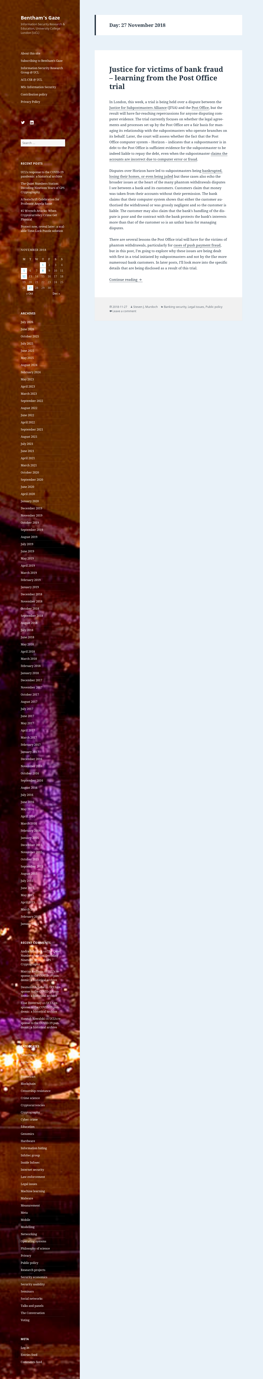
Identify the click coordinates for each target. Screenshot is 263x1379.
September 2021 (32, 429)
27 (30, 288)
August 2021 (29, 437)
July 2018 (27, 630)
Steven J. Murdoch (145, 307)
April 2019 (28, 566)
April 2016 (28, 816)
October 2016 (30, 773)
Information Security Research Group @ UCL (42, 70)
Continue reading (126, 279)
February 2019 (31, 580)
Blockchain (28, 1084)
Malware (27, 1198)
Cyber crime (29, 1119)
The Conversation (33, 1313)
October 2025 (30, 336)
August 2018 (29, 623)
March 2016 (29, 823)
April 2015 (28, 902)
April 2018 (28, 652)
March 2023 (29, 394)
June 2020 (27, 487)
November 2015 (31, 852)
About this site (30, 53)
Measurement (30, 1205)
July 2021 (27, 444)
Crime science (30, 1098)
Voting (25, 1320)
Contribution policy (34, 94)
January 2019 (30, 587)
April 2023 (28, 386)
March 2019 (29, 573)
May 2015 (27, 895)
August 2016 (29, 788)
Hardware (28, 1141)
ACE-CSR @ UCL (31, 80)
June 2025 (27, 351)
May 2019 (27, 558)
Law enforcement (33, 1177)
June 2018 (27, 637)
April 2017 (28, 730)
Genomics (27, 1134)
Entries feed (29, 1355)
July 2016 (27, 795)
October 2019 (30, 523)
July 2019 (27, 544)
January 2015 (30, 924)
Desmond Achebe (33, 987)
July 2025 (27, 343)
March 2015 (29, 909)
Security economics (34, 1277)
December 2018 (31, 594)
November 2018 (31, 601)
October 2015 (30, 859)
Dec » (56, 294)
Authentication (31, 1062)
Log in (25, 1348)
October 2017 (30, 694)
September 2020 (32, 480)
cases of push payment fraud (197, 245)
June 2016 (27, 802)
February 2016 (31, 831)
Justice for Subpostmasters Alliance (138, 107)
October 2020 (30, 472)
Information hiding (34, 1148)
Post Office (200, 107)
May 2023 (27, 379)
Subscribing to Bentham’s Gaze (42, 61)
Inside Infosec (30, 1162)
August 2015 (29, 874)
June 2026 (27, 329)
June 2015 (27, 888)
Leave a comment (124, 311)
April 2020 (28, 494)
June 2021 (27, 451)
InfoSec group (30, 1155)
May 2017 (27, 723)
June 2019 (27, 551)
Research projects (33, 1270)
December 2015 (31, 845)
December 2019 (31, 508)
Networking (29, 1234)
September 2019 (32, 530)
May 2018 (27, 644)
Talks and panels (32, 1306)
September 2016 (32, 780)
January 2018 (30, 673)
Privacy (26, 1256)
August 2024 (29, 365)
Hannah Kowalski (33, 1019)
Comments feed (31, 1362)
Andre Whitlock (31, 951)
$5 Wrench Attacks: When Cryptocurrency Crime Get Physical (39, 215)
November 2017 (31, 687)
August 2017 (29, 702)
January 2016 (30, 838)
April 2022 (28, 422)
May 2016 (27, 809)
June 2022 (27, 415)
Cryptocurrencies (33, 1105)
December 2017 (31, 680)
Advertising (29, 1055)
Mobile (25, 1220)
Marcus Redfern (32, 971)
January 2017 (30, 752)
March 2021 (29, 465)
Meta (24, 1213)
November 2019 (31, 515)
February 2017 (31, 745)
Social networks (31, 1299)
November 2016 (31, 766)
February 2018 (31, 666)
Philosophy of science (35, 1248)
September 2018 (32, 616)
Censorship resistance (36, 1091)
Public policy (29, 1263)
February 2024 (31, 372)
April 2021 (28, 458)
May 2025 (27, 358)
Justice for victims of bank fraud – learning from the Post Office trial (166, 77)
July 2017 (27, 709)
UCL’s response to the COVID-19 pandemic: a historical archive (40, 975)
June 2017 (27, 716)
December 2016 (31, 759)
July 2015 (27, 881)
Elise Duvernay (31, 1003)
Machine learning (33, 1191)
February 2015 (31, 917)
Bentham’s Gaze (40, 17)
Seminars (27, 1291)
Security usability (33, 1284)
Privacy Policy (30, 102)
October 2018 (30, 609)
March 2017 (29, 737)
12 (24, 276)
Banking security (32, 1069)
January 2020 (30, 501)
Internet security (32, 1170)
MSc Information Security (38, 87)
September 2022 (32, 401)
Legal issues (29, 1184)
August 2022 (29, 408)
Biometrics (28, 1076)
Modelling (28, 1227)
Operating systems (33, 1241)
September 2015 (32, 866)
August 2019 (29, 537)
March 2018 (29, 659)
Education (28, 1127)
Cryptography (30, 1112)
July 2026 (27, 322)
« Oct (29, 294)
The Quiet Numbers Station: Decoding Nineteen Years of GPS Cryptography (43, 188)
